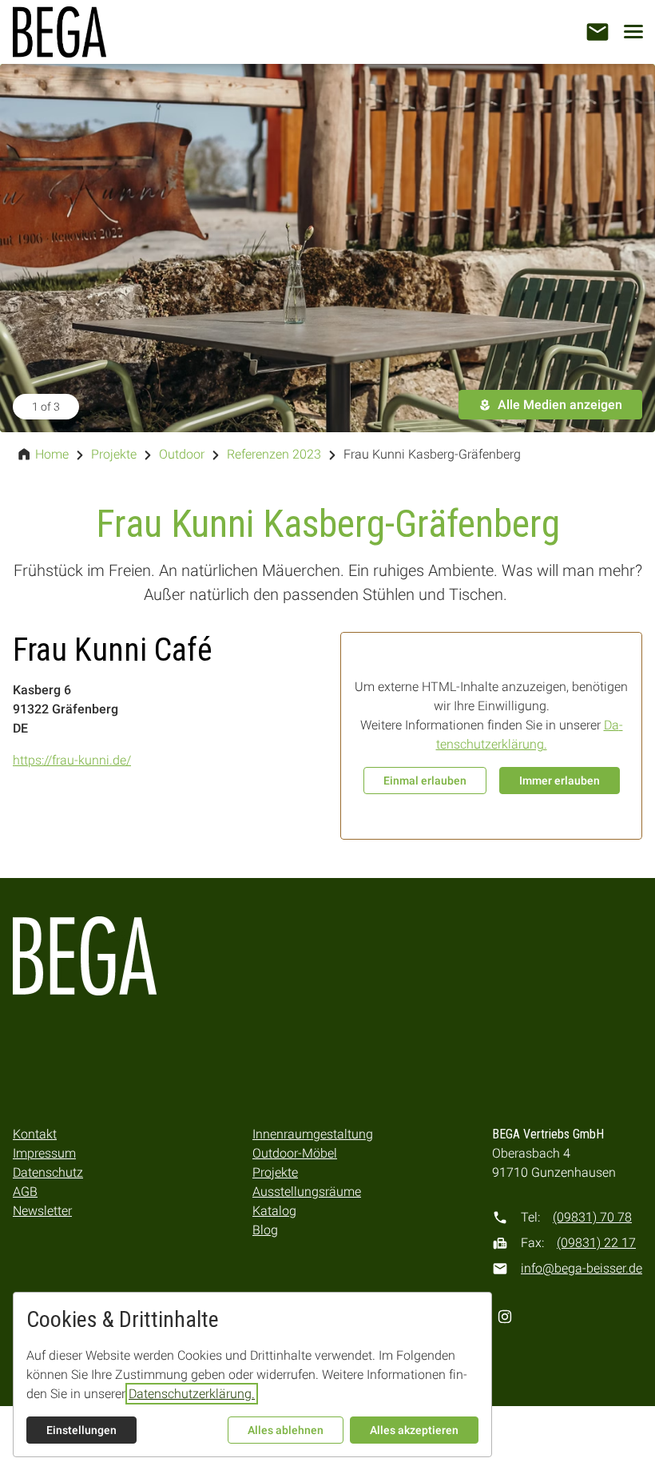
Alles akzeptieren (414, 1430)
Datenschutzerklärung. (192, 1393)
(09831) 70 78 (592, 1217)
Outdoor (181, 454)
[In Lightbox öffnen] (327, 248)
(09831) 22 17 (596, 1242)
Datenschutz (48, 1172)
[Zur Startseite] (59, 32)
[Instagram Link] (505, 1316)
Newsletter (42, 1210)
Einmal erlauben (424, 780)
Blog (265, 1230)
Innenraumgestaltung (312, 1134)
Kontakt (35, 1134)
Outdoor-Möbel (294, 1153)
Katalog (274, 1210)
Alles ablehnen (286, 1430)
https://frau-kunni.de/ (72, 760)
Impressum (44, 1153)
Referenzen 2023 (274, 454)
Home (52, 454)
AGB (25, 1191)
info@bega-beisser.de (581, 1268)
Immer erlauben (559, 780)
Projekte (114, 454)
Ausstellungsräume (306, 1191)
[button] (597, 32)
